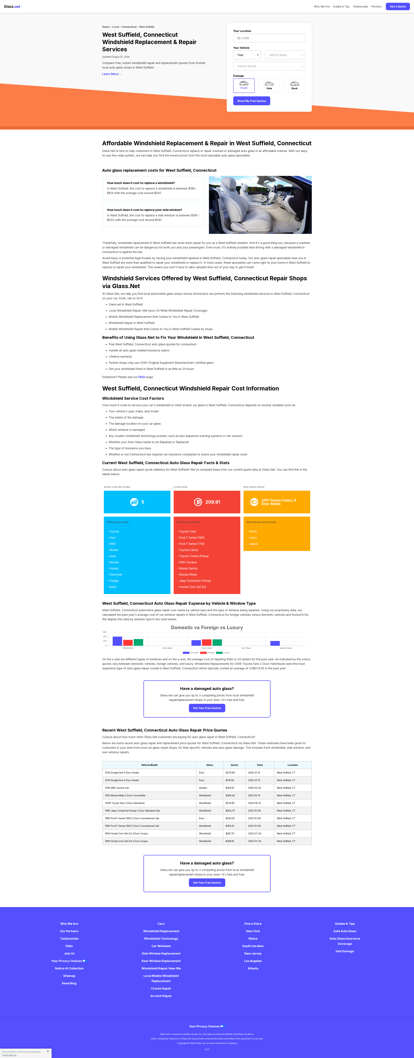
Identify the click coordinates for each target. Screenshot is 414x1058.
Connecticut (129, 26)
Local (115, 26)
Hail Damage (345, 951)
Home (105, 26)
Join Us (69, 953)
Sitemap (69, 976)
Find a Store (252, 923)
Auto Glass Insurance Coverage (345, 941)
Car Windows (161, 946)
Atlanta (253, 968)
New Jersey (252, 953)
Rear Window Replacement (161, 961)
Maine (253, 938)
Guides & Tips (341, 6)
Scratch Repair (161, 996)
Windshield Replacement (161, 931)
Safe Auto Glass (344, 931)
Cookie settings (9, 1055)
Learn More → (112, 74)
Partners (376, 6)
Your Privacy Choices (66, 961)
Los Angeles (253, 961)
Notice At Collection (69, 968)
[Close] (46, 1051)
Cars (161, 923)
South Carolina (253, 946)
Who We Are (322, 6)
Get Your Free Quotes (207, 708)
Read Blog (69, 983)
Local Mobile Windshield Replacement (161, 978)
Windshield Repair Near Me (161, 968)
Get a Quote (398, 6)
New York (253, 931)
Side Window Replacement (161, 953)
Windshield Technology (161, 938)
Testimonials (360, 6)
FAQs (141, 377)
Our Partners (69, 931)
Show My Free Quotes (251, 101)
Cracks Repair (161, 988)
